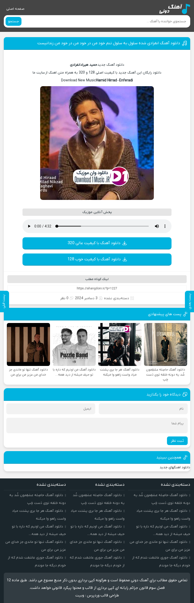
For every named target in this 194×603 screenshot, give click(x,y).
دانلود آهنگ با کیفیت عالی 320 (94, 243)
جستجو (13, 21)
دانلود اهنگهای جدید (175, 467)
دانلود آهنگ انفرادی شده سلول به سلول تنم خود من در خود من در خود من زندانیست (108, 43)
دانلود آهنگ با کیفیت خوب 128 (94, 259)
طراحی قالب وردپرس (103, 595)
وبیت (79, 595)
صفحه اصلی (15, 9)
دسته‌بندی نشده (116, 298)
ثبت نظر (177, 440)
